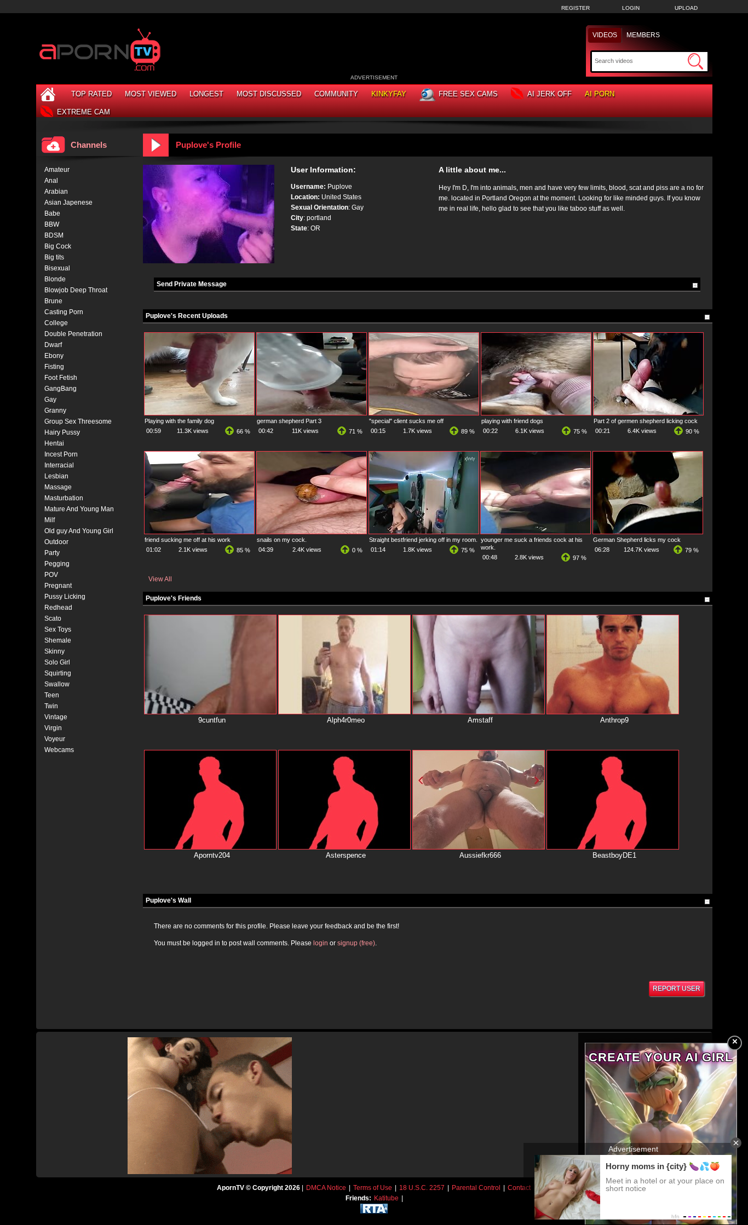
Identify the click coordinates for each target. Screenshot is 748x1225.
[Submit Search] (695, 61)
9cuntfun (212, 720)
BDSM (54, 235)
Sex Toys (57, 629)
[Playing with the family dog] (199, 413)
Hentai (54, 443)
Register (575, 8)
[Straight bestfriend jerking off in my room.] (424, 531)
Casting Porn (63, 312)
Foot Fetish (60, 378)
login (320, 943)
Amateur (57, 170)
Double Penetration (73, 334)
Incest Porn (61, 454)
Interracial (59, 465)
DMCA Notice (326, 1188)
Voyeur (54, 739)
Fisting (54, 367)
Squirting (57, 673)
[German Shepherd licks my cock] (648, 531)
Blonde (55, 279)
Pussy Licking (64, 596)
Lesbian (56, 476)
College (56, 323)
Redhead (58, 607)
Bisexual (57, 268)
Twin (51, 706)
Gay (50, 399)
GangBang (60, 388)
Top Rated (91, 94)
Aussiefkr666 (480, 855)
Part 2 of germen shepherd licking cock (646, 421)
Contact (519, 1188)
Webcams (59, 750)
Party (52, 553)
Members (643, 35)
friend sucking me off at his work (188, 539)
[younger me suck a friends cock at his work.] (535, 531)
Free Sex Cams (468, 94)
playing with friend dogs (512, 421)
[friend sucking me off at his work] (199, 531)
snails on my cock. (282, 539)
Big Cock (57, 246)
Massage (58, 487)
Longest (206, 94)
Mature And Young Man (79, 509)
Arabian (56, 191)
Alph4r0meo (346, 720)
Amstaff (480, 720)
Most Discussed (269, 94)
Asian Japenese (68, 202)
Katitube (386, 1198)
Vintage (55, 717)
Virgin (53, 728)
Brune (53, 301)
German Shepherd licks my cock (637, 539)
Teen (51, 695)
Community (336, 94)
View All (160, 579)
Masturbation (63, 498)
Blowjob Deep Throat (75, 290)
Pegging (57, 564)
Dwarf (53, 345)
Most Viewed (150, 94)
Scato (52, 618)
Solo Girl (57, 662)
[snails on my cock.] (311, 531)
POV (51, 575)
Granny (55, 410)
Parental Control (476, 1188)
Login (631, 8)
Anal (51, 180)
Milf (49, 520)
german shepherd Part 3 (289, 421)
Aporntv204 (212, 855)
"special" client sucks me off (406, 421)
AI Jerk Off (549, 94)
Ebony (54, 356)
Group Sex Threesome (78, 421)
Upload (686, 8)
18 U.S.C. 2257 (422, 1188)
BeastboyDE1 (614, 855)
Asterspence (346, 855)
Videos (604, 35)
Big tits (54, 257)
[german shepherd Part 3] (311, 413)
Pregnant (58, 586)
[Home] (49, 94)
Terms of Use (372, 1188)
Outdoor (56, 542)
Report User (676, 988)
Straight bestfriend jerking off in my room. (423, 539)
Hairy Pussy (62, 432)
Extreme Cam (83, 112)
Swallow (57, 684)
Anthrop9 (614, 720)
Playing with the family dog (179, 421)
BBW (51, 224)
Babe (52, 213)
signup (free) (356, 943)
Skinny (54, 651)
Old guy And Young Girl (78, 531)
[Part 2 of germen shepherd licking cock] (648, 413)
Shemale (57, 640)
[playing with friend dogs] (536, 413)
